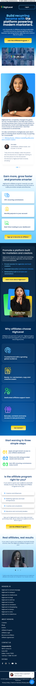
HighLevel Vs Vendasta (9, 604)
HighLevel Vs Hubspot (8, 592)
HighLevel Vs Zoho (7, 612)
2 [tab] (18, 570)
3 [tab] (20, 570)
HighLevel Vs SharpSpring (9, 607)
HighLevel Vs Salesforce (9, 614)
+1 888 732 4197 (12, 656)
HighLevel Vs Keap (7, 597)
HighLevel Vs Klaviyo (8, 609)
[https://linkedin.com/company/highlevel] (16, 663)
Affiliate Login (6, 633)
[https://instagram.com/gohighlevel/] (6, 663)
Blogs (3, 625)
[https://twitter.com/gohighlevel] (9, 663)
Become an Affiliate (8, 635)
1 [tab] (15, 570)
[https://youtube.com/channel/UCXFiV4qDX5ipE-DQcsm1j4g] (12, 663)
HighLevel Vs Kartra (7, 602)
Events (4, 627)
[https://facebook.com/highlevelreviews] (2, 663)
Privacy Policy (6, 682)
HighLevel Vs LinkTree (8, 600)
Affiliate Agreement (8, 637)
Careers (4, 623)
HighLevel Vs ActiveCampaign (11, 590)
